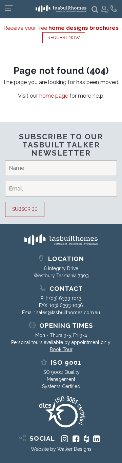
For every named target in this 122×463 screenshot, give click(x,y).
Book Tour (61, 349)
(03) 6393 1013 (65, 298)
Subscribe (24, 209)
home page (53, 96)
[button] (95, 10)
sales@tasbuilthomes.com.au (68, 312)
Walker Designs (74, 449)
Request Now (63, 37)
